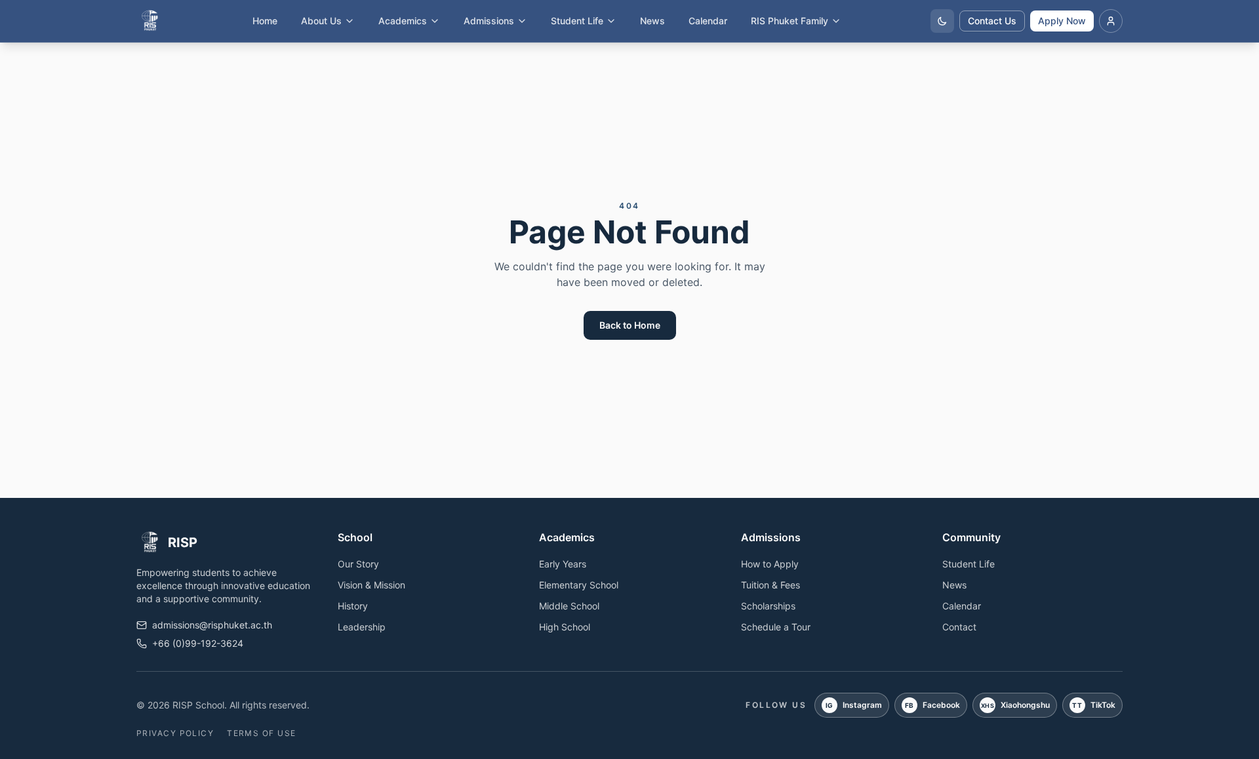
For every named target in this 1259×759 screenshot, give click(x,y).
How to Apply (770, 563)
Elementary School (578, 584)
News (652, 20)
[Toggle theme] (942, 21)
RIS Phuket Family (789, 20)
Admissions (489, 20)
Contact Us (992, 20)
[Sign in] (1111, 21)
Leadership (362, 626)
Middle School (569, 605)
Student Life (577, 20)
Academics (402, 20)
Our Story (358, 563)
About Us (321, 20)
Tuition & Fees (770, 584)
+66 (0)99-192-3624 (197, 643)
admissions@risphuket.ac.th (212, 624)
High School (564, 626)
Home (264, 20)
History (353, 605)
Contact (959, 626)
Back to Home (629, 325)
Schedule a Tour (775, 626)
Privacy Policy (175, 733)
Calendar (708, 20)
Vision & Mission (371, 584)
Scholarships (768, 605)
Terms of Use (261, 733)
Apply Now (1062, 20)
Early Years (562, 563)
